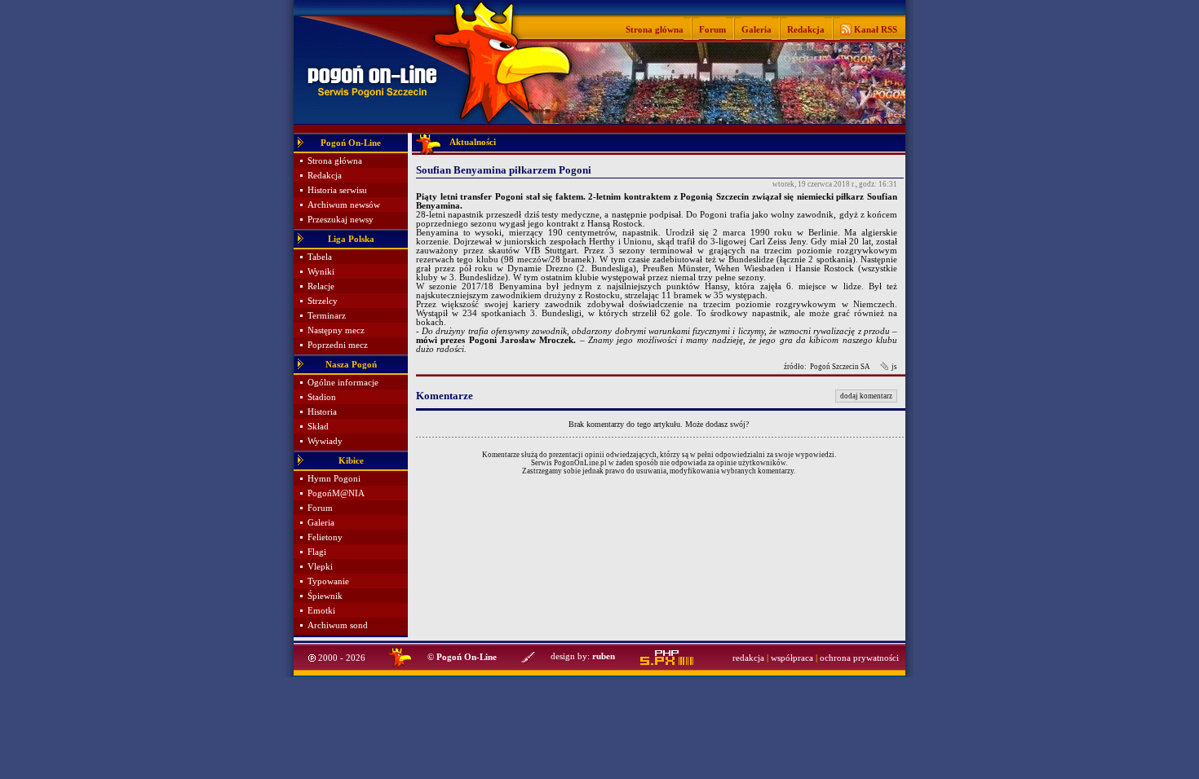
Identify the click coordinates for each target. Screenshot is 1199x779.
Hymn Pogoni (334, 478)
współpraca (792, 658)
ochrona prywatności (859, 658)
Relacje (320, 286)
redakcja (748, 658)
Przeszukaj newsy (340, 219)
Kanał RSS (874, 29)
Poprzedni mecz (337, 345)
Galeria (756, 29)
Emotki (321, 610)
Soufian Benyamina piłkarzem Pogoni (503, 170)
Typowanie (328, 581)
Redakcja (806, 29)
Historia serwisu (337, 190)
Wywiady (325, 441)
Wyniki (320, 271)
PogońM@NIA (336, 493)
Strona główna (655, 29)
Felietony (325, 537)
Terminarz (326, 315)
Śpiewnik (325, 596)
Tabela (319, 257)
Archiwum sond (337, 625)
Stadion (321, 397)
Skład (318, 426)
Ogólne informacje (342, 382)
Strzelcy (322, 301)
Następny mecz (336, 330)
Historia (322, 411)
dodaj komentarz (866, 396)
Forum (712, 29)
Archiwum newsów (343, 204)
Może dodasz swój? (717, 424)
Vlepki (320, 566)
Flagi (316, 552)
